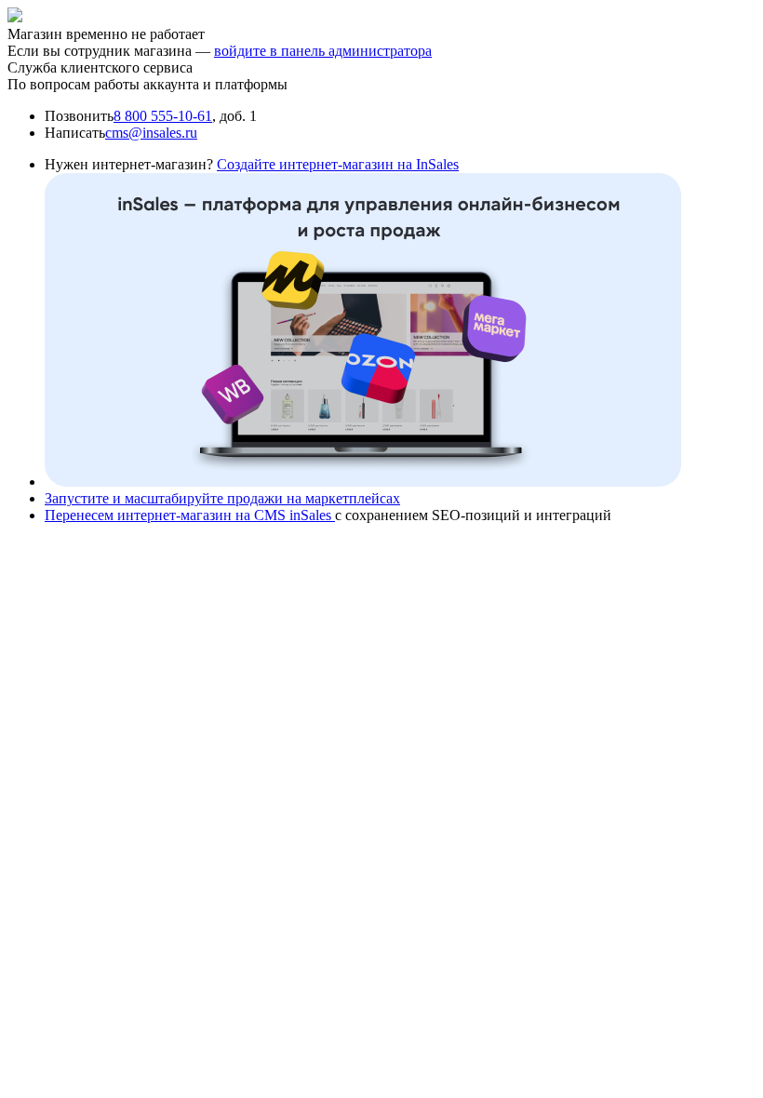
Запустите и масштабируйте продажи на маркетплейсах (222, 498)
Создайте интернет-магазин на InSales (338, 164)
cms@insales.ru (151, 133)
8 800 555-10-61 (163, 116)
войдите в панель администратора (323, 51)
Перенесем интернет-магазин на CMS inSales (190, 515)
